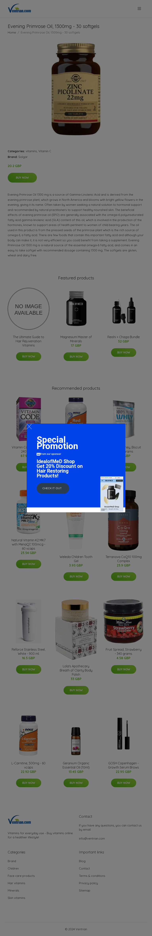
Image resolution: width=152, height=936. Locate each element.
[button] (53, 488)
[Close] (29, 426)
